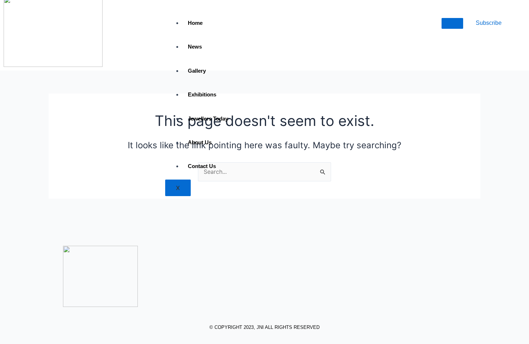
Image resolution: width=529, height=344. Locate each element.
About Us (200, 142)
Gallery (197, 71)
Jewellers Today (208, 119)
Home (195, 23)
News (195, 47)
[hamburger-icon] (452, 23)
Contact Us (202, 166)
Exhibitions (202, 94)
